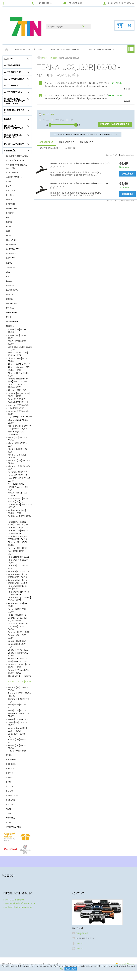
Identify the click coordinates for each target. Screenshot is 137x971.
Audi (8, 181)
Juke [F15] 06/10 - (17, 408)
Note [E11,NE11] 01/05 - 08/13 (19, 479)
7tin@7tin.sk (82, 933)
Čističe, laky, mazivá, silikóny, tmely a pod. (14, 101)
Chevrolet (12, 249)
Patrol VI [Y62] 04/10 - (18, 527)
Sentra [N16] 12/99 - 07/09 (18, 636)
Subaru (10, 800)
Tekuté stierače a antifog (16, 166)
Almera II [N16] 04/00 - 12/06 (19, 374)
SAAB (9, 777)
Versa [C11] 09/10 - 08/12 (17, 735)
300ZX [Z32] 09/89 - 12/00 (17, 342)
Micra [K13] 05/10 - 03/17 (17, 444)
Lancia (10, 285)
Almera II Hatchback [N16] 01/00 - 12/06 (18, 380)
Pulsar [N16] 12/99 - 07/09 (17, 610)
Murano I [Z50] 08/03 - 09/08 (19, 461)
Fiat (8, 217)
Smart (10, 791)
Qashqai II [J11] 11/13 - (19, 632)
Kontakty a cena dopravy (66, 49)
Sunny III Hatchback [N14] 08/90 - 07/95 (17, 659)
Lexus (9, 294)
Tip (71, 120)
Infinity (10, 258)
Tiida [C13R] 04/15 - (17, 710)
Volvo (9, 822)
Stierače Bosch (15, 160)
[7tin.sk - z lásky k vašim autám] (26, 27)
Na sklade (48, 114)
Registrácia (128, 3)
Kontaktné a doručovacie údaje (20, 903)
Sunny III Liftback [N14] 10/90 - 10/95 (19, 665)
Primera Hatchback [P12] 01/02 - (17, 587)
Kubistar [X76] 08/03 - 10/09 (18, 412)
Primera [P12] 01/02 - (18, 571)
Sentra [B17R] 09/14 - (18, 641)
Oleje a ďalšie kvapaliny (13, 136)
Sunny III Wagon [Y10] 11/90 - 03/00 (18, 671)
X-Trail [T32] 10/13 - (18, 751)
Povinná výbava (14, 144)
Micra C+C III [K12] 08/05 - (17, 456)
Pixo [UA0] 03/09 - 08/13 (17, 552)
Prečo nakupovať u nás (28, 49)
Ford (9, 222)
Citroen (10, 195)
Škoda (10, 786)
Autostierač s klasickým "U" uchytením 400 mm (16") (83, 95)
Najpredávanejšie (49, 148)
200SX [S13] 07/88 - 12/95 (17, 330)
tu (61, 969)
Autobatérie (12, 65)
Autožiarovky (13, 92)
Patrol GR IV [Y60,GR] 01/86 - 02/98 (18, 532)
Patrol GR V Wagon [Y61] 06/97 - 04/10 (17, 537)
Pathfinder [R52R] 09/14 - (19, 517)
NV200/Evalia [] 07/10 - (19, 498)
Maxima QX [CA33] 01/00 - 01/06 (17, 433)
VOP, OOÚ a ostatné (15, 899)
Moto (7, 119)
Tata (8, 809)
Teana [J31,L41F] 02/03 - (19, 677)
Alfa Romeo (12, 172)
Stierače (10, 150)
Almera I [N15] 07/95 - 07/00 (18, 359)
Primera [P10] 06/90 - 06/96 (18, 561)
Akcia (46, 120)
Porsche (11, 764)
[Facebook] (4, 3)
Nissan (10, 326)
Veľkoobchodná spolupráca (18, 907)
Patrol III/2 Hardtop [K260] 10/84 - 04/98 (18, 523)
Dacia (9, 199)
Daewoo (11, 204)
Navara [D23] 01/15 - (18, 475)
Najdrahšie (86, 142)
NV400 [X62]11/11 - (17, 501)
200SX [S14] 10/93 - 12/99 (17, 336)
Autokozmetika (14, 78)
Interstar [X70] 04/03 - (18, 405)
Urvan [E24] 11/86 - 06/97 (17, 723)
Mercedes (12, 312)
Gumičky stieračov (17, 156)
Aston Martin (14, 177)
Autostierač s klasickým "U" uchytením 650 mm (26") (83, 83)
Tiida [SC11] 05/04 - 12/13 (17, 706)
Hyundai (11, 240)
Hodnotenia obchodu (101, 49)
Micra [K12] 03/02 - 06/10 (17, 438)
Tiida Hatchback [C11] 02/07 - (19, 714)
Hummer (11, 244)
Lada (9, 281)
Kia (8, 276)
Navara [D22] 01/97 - (18, 472)
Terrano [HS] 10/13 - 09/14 (18, 688)
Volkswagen (13, 827)
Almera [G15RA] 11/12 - (19, 364)
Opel (9, 755)
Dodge (10, 213)
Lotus (9, 299)
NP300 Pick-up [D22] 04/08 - (18, 494)
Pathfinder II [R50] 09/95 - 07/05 (20, 505)
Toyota (10, 818)
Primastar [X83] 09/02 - (19, 557)
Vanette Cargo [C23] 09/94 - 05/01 (17, 729)
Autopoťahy (12, 85)
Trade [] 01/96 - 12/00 (18, 719)
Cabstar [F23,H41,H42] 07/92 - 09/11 (19, 394)
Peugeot (11, 759)
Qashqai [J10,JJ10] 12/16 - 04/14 (17, 619)
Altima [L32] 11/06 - (17, 390)
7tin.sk (79, 943)
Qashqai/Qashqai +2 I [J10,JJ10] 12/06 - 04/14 (18, 626)
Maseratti (12, 303)
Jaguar (10, 267)
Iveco (9, 263)
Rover (9, 773)
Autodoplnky (13, 72)
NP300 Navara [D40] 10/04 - (18, 488)
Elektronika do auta (14, 111)
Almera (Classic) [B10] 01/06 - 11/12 (19, 368)
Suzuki (10, 804)
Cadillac (11, 190)
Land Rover (12, 290)
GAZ (8, 231)
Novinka (59, 120)
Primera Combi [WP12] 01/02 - (19, 604)
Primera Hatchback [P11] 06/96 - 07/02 (17, 581)
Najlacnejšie (66, 142)
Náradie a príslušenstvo (13, 127)
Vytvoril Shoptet (126, 964)
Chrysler (11, 253)
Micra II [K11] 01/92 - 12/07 (18, 450)
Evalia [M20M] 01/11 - (18, 402)
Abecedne (70, 148)
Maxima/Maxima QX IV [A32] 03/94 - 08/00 (19, 427)
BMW (9, 186)
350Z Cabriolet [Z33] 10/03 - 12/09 (18, 354)
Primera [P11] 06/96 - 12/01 (18, 566)
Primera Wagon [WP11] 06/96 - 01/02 (19, 598)
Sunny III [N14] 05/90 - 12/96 (18, 654)
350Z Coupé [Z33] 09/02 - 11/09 (20, 348)
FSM (8, 226)
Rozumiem (70, 969)
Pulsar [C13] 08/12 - (17, 615)
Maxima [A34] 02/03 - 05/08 (18, 421)
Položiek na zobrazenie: (114, 124)
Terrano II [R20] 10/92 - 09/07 (19, 700)
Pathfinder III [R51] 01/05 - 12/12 (17, 511)
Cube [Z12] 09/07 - (17, 399)
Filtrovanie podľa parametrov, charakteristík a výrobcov (84, 134)
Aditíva (8, 58)
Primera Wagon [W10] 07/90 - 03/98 (18, 593)
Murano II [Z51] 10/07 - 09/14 (19, 467)
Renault (11, 768)
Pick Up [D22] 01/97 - (18, 548)
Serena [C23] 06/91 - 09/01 (18, 645)
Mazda (10, 308)
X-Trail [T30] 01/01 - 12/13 (18, 741)
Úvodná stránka (7, 49)
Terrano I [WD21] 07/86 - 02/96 (19, 694)
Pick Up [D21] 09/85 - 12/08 (18, 543)
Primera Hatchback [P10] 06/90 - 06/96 (17, 575)
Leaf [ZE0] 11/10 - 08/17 (20, 417)
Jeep (8, 272)
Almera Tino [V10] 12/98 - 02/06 (16, 385)
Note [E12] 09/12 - (17, 484)
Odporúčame (46, 142)
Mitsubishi (12, 321)
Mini (8, 317)
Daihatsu (11, 208)
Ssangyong (13, 795)
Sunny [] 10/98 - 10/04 (19, 650)
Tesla (9, 813)
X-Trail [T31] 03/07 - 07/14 (18, 746)
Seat (8, 782)
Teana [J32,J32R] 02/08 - (19, 683)
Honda (10, 235)
